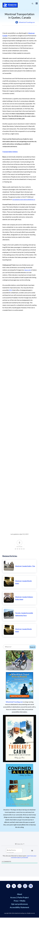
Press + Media (19, 901)
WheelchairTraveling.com (27, 22)
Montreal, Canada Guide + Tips (25, 566)
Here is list (27, 270)
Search (32, 647)
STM (10, 290)
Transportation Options (10, 151)
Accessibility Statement (19, 907)
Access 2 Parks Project (19, 897)
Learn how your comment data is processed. (23, 856)
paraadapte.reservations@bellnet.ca (24, 199)
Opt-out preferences (19, 904)
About (19, 894)
